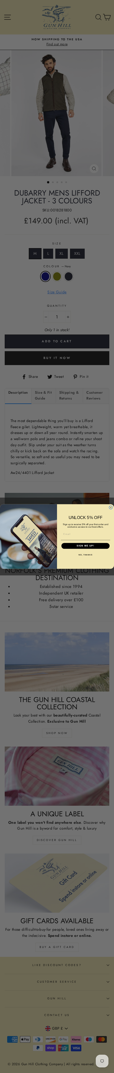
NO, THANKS (85, 555)
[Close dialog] (111, 507)
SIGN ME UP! (85, 546)
